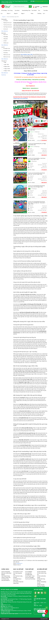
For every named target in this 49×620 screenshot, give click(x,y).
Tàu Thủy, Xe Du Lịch (8, 26)
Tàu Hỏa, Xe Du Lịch (8, 24)
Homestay (6, 52)
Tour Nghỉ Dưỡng (28, 574)
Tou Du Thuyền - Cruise (29, 576)
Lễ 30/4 (5, 40)
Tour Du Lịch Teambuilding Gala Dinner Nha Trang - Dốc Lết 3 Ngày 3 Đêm (36, 186)
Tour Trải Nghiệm (28, 571)
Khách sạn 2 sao (7, 54)
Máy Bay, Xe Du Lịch (7, 22)
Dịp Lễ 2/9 (6, 34)
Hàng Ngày (6, 36)
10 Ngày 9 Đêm (7, 66)
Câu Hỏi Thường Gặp (5, 571)
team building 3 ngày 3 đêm (27, 54)
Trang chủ (3, 16)
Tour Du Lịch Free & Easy (30, 578)
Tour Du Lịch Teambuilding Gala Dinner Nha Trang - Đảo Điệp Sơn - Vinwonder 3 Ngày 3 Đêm (36, 203)
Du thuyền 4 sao (7, 48)
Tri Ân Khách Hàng (5, 578)
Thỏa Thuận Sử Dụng (5, 576)
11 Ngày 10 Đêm (7, 68)
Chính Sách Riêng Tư (5, 580)
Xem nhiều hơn (4, 31)
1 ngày (5, 62)
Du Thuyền (6, 20)
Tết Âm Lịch (6, 42)
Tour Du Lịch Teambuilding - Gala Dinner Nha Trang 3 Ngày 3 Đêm (36, 159)
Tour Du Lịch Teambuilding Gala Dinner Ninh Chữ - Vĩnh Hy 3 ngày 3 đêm (36, 173)
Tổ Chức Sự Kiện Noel (41, 571)
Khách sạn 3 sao (7, 56)
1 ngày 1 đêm (6, 64)
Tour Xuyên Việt (28, 573)
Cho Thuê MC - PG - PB (17, 571)
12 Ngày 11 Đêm (7, 70)
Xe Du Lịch (6, 29)
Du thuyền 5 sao (7, 50)
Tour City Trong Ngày (29, 577)
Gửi (45, 612)
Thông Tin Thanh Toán (5, 577)
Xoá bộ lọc (3, 74)
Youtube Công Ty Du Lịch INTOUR (20, 98)
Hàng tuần (6, 38)
